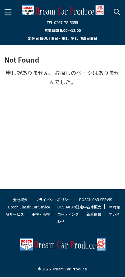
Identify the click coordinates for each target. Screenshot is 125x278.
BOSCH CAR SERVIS (95, 199)
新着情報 (93, 214)
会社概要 (20, 199)
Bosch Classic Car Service (29, 206)
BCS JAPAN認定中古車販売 (79, 206)
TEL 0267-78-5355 (62, 22)
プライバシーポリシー (53, 199)
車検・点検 (41, 214)
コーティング (68, 214)
